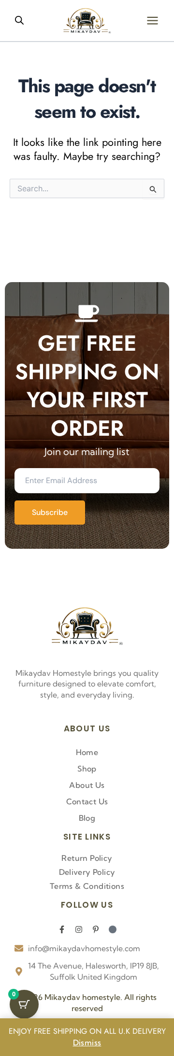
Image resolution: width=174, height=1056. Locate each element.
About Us (86, 785)
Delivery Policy (87, 872)
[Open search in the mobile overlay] (19, 20)
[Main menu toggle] (152, 20)
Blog (87, 818)
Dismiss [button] (87, 1042)
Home (87, 752)
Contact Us (87, 801)
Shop (87, 768)
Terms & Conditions (87, 886)
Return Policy (86, 858)
